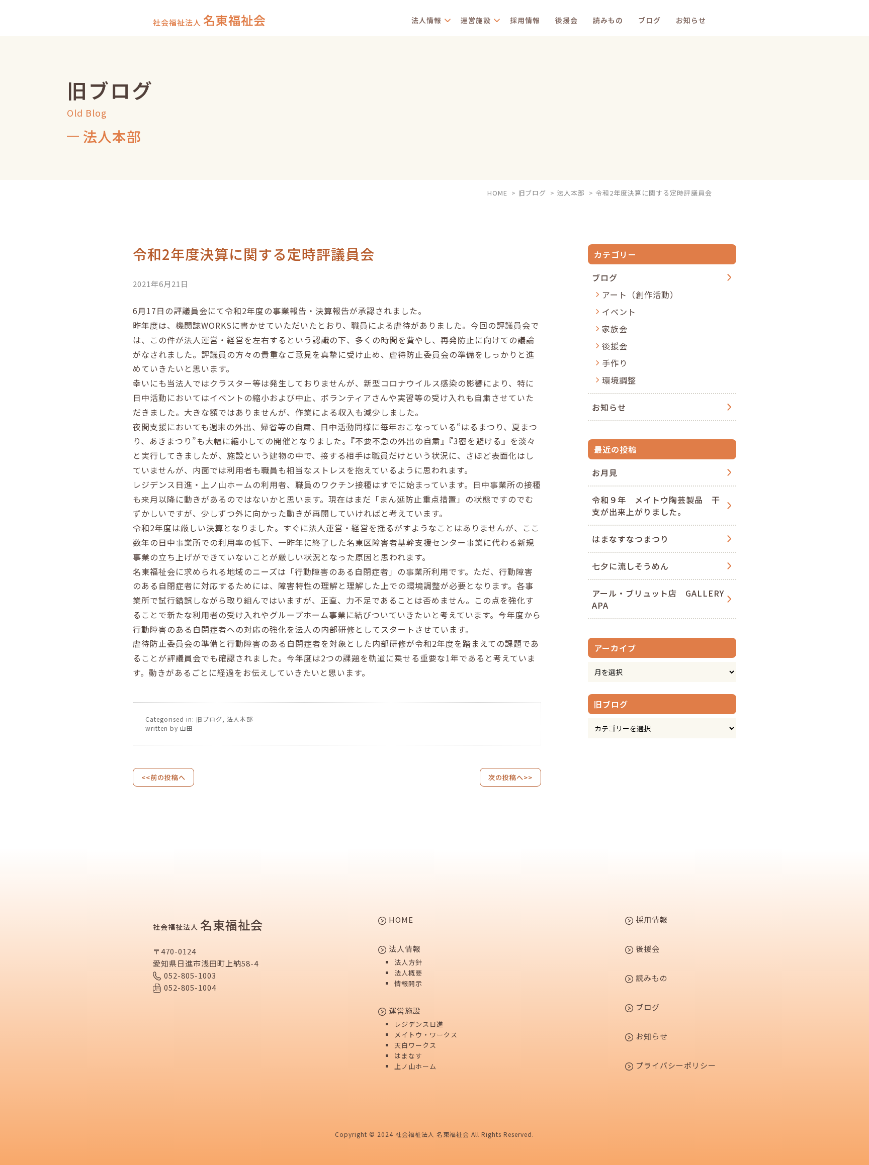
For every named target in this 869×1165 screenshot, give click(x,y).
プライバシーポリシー (675, 1066)
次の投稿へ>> (510, 777)
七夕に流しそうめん (630, 566)
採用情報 (525, 20)
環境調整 (619, 380)
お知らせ (691, 20)
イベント (619, 312)
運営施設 (476, 20)
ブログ (649, 20)
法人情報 (426, 20)
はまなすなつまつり (630, 539)
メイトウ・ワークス (426, 1034)
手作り (615, 363)
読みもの (608, 20)
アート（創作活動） (640, 294)
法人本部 (240, 719)
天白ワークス (415, 1045)
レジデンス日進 (419, 1024)
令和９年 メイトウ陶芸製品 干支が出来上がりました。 (656, 506)
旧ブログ (209, 719)
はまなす (408, 1055)
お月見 (605, 472)
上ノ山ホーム (415, 1066)
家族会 (615, 329)
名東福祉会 (209, 20)
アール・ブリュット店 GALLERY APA (658, 599)
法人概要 (408, 972)
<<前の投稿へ (163, 777)
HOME (400, 920)
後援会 (566, 20)
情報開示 (408, 983)
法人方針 (408, 962)
